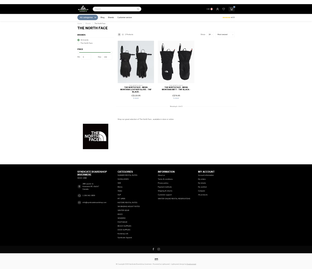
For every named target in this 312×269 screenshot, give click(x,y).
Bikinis (120, 187)
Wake (120, 191)
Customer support (165, 195)
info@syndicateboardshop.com (94, 202)
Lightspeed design (177, 264)
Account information (206, 175)
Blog (102, 17)
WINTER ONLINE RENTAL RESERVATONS (174, 199)
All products (203, 195)
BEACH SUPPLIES (124, 226)
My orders (202, 179)
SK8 (119, 183)
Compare (201, 191)
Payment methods (165, 187)
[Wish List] (223, 9)
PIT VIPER (121, 199)
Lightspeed (166, 264)
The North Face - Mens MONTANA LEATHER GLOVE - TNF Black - (136, 89)
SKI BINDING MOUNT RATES (129, 206)
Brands (111, 17)
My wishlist (202, 187)
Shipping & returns (165, 191)
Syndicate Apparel (125, 237)
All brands (84, 40)
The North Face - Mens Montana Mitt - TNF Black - (176, 88)
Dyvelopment (191, 264)
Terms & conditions (165, 179)
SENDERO (122, 218)
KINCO (120, 214)
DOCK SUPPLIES (124, 230)
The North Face (99, 23)
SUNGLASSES (123, 179)
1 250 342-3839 (89, 195)
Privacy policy (163, 183)
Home (79, 23)
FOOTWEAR (122, 222)
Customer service (124, 17)
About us (161, 175)
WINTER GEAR (123, 210)
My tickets (202, 183)
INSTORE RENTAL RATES (127, 202)
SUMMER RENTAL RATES (127, 175)
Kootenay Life (123, 234)
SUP (119, 195)
